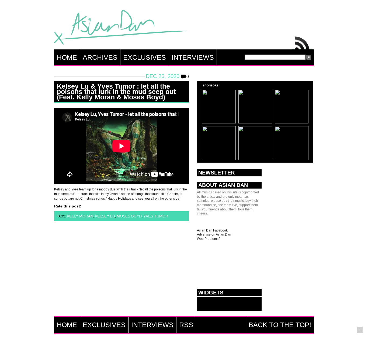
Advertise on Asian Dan (214, 234)
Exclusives (144, 57)
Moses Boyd (129, 216)
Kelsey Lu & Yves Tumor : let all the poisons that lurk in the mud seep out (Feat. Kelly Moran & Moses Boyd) (116, 91)
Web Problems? (208, 239)
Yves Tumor (155, 216)
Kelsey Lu (105, 216)
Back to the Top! (280, 324)
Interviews (193, 57)
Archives (100, 57)
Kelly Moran (80, 216)
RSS (302, 41)
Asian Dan (121, 28)
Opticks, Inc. (360, 330)
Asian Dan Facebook (212, 230)
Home (67, 57)
